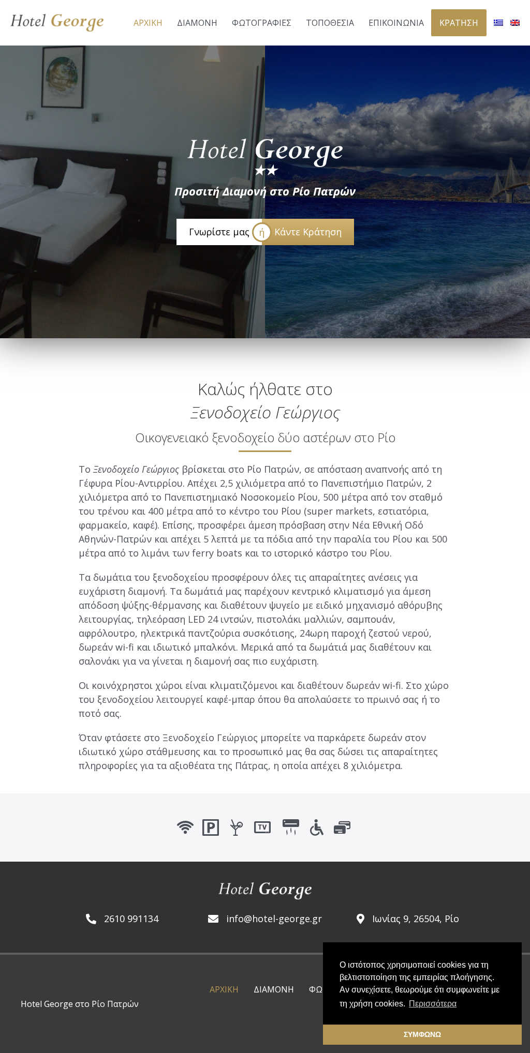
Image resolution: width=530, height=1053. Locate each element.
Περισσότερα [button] (433, 1003)
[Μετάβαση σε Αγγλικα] (515, 23)
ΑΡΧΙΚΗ (224, 989)
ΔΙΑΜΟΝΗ (274, 989)
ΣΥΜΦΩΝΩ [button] (422, 1034)
